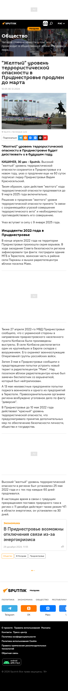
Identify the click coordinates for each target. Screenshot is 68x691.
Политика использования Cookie (19, 641)
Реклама (45, 627)
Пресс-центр (20, 632)
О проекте (7, 627)
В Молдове (21, 556)
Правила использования (27, 627)
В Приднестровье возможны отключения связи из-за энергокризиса (34, 534)
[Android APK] (11, 662)
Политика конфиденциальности (19, 636)
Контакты (7, 632)
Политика (8, 599)
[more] (62, 546)
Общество (7, 556)
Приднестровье (37, 556)
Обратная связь (10, 653)
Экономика (12, 523)
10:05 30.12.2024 (11, 88)
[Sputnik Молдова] (10, 24)
